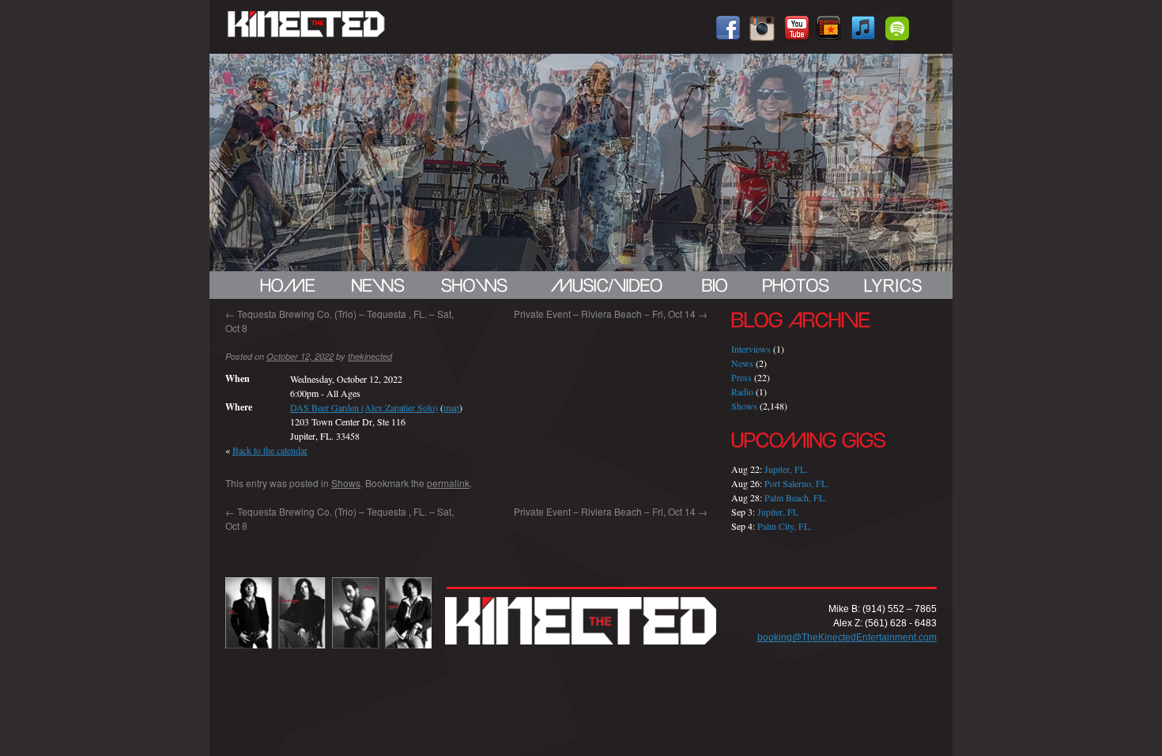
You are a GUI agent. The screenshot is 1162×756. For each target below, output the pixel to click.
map (451, 407)
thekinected (370, 356)
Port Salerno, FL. (796, 483)
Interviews (751, 348)
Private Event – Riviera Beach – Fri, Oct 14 (610, 313)
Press (741, 377)
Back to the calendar (269, 450)
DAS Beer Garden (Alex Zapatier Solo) (364, 407)
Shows (345, 483)
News (742, 363)
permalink (448, 483)
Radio (742, 391)
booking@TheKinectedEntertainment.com (847, 637)
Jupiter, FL (777, 511)
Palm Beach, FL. (795, 497)
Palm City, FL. (784, 526)
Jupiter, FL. (786, 469)
